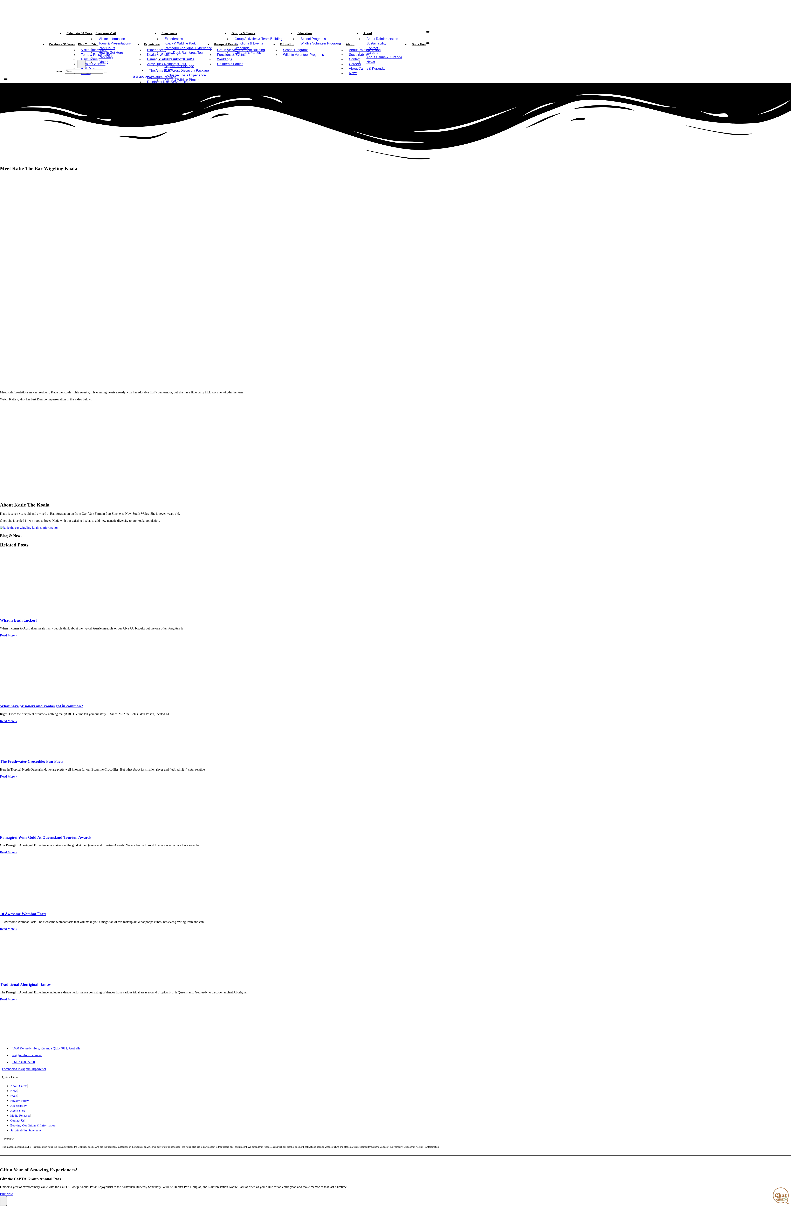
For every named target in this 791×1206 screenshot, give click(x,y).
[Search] (105, 72)
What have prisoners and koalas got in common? (41, 706)
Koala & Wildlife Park (162, 54)
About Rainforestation (382, 39)
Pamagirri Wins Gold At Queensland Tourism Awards (45, 837)
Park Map (88, 68)
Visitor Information (112, 39)
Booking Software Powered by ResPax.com (434, 1160)
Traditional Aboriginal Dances (25, 984)
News (353, 73)
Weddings (224, 59)
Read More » (8, 635)
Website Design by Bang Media (380, 1160)
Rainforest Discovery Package (169, 82)
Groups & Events (243, 33)
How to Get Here (93, 64)
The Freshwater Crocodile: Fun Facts (31, 761)
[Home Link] (35, 85)
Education (304, 33)
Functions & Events (231, 54)
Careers (355, 64)
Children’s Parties (230, 64)
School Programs (313, 39)
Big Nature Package (162, 77)
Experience (169, 33)
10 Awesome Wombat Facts (23, 914)
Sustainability (359, 54)
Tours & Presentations (97, 54)
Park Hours (89, 59)
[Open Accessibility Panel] (3, 1201)
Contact (354, 59)
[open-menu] (427, 32)
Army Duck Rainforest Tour (166, 64)
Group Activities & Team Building (258, 39)
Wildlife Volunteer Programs (303, 54)
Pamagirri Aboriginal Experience (170, 59)
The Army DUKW (161, 70)
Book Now (419, 44)
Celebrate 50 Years (79, 33)
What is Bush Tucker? (18, 620)
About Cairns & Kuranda (367, 68)
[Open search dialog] (81, 64)
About (367, 33)
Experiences (174, 39)
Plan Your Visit (106, 33)
